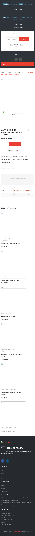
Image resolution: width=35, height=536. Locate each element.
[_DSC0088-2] (18, 118)
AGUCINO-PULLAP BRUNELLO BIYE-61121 (30, 130)
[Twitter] (18, 168)
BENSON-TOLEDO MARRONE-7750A (11, 244)
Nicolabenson (4, 240)
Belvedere (21, 195)
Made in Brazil (7, 162)
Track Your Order (18, 27)
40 (17, 190)
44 (25, 190)
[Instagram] (20, 59)
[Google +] (23, 168)
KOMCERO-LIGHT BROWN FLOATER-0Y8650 (11, 393)
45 (27, 190)
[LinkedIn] (25, 168)
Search (24, 39)
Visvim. (20, 19)
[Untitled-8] (17, 95)
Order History (4, 491)
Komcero (11, 276)
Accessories (4, 479)
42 (20, 190)
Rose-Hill (27, 195)
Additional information (17, 179)
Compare (18, 150)
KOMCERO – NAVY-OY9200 (8, 431)
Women (3, 476)
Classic (6, 238)
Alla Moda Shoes (17, 531)
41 (18, 190)
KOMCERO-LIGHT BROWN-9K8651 (10, 280)
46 (29, 190)
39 (14, 190)
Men (22, 159)
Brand (9, 72)
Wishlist (3, 488)
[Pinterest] (20, 168)
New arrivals (10, 17)
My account (4, 485)
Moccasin (25, 159)
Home (2, 72)
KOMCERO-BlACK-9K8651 (8, 316)
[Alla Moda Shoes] (17, 34)
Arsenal (16, 195)
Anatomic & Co (19, 72)
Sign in (17, 46)
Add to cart (15, 144)
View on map (4, 457)
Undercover (29, 17)
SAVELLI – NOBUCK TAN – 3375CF (32, 130)
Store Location (18, 9)
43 (23, 190)
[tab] (17, 178)
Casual (6, 389)
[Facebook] (16, 59)
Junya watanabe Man (19, 17)
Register (16, 44)
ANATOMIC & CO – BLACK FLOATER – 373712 (11, 355)
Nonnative (15, 19)
